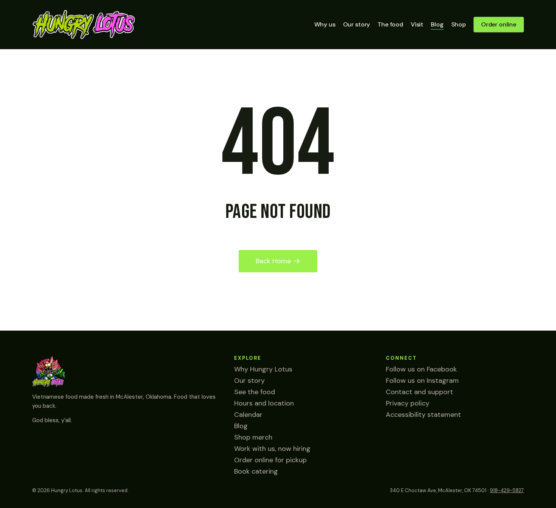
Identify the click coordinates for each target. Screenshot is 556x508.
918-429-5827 (507, 490)
